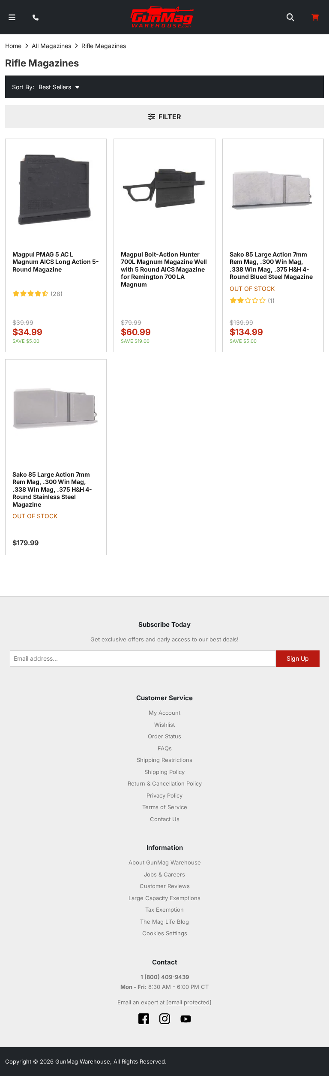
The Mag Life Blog (164, 921)
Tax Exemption (164, 909)
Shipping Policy (164, 771)
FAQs (165, 748)
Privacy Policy (164, 795)
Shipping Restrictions (164, 759)
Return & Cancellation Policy (165, 783)
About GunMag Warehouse (165, 862)
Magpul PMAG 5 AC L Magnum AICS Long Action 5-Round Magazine (55, 262)
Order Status (164, 736)
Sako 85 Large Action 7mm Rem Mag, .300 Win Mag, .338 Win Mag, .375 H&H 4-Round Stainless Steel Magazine (52, 489)
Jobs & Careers (164, 874)
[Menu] (12, 17)
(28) (57, 294)
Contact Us (164, 819)
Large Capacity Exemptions (164, 898)
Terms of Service (164, 807)
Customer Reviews (165, 886)
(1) (271, 301)
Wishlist (164, 724)
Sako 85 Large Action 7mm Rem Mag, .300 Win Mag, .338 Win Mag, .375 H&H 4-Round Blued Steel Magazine (271, 266)
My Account (164, 712)
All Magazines (51, 45)
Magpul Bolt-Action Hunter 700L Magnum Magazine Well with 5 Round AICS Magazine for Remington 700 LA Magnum (164, 269)
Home (13, 45)
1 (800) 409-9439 (165, 976)
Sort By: (23, 87)
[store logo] (162, 17)
